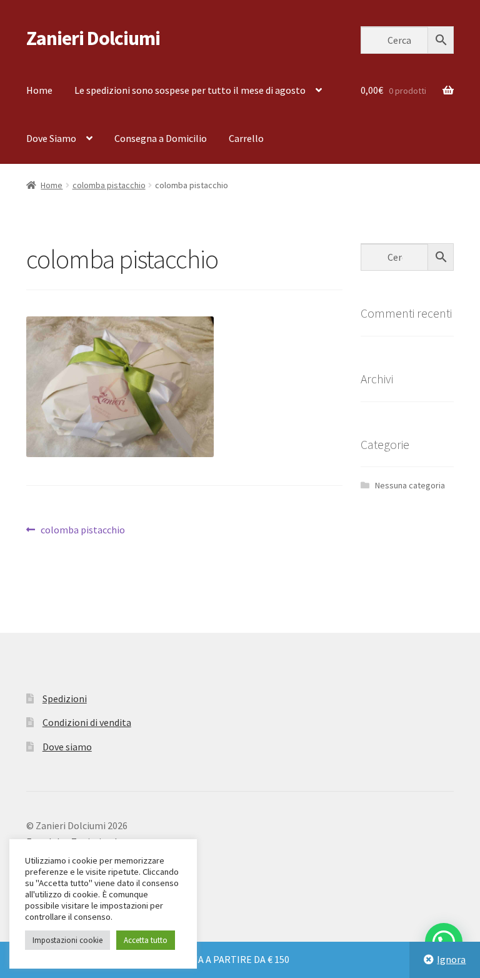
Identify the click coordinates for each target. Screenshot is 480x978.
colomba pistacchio (109, 185)
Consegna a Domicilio (160, 138)
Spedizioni (64, 698)
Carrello (246, 138)
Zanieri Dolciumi (93, 38)
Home (39, 90)
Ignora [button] (451, 959)
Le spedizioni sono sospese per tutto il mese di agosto (190, 90)
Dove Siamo (51, 138)
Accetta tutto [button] (146, 940)
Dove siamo (67, 746)
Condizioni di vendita (86, 722)
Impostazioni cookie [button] (67, 940)
